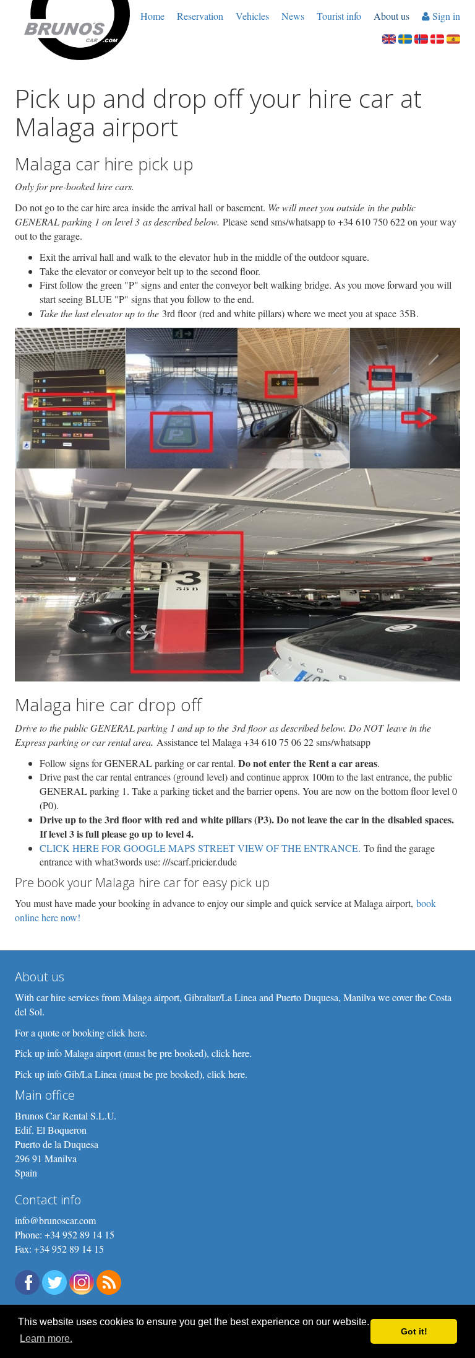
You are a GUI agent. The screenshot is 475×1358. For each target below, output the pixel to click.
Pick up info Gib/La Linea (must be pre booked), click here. (131, 1073)
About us (391, 15)
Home (152, 15)
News (292, 15)
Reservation (200, 15)
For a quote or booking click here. (81, 1032)
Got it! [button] (414, 1331)
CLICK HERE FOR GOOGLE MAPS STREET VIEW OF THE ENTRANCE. (200, 847)
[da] (437, 37)
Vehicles (252, 15)
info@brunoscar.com (55, 1220)
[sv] (405, 37)
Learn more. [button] (46, 1338)
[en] (389, 37)
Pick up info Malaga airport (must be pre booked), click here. (133, 1052)
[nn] (421, 37)
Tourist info (339, 15)
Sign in (445, 15)
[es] (453, 37)
